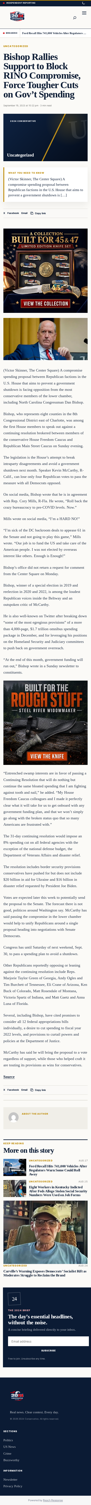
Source (9, 1077)
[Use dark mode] (83, 3)
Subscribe (48, 1350)
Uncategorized (15, 46)
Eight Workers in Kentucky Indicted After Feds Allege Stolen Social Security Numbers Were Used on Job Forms (58, 1191)
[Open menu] (84, 17)
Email (24, 213)
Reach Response (53, 1500)
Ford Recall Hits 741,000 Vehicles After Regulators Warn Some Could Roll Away (55, 33)
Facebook (13, 213)
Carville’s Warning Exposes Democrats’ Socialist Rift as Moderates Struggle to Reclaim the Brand (45, 1273)
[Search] (74, 17)
